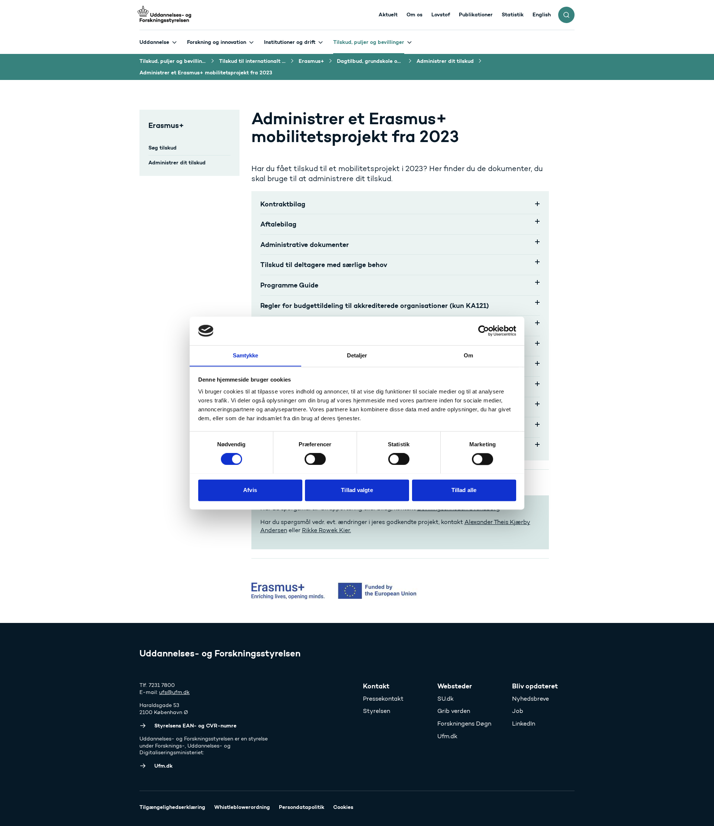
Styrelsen (376, 710)
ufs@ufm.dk (174, 692)
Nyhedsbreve (530, 698)
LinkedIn (523, 723)
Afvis (250, 490)
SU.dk (445, 698)
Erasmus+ (166, 125)
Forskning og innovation (216, 42)
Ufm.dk (447, 736)
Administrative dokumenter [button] (308, 244)
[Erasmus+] (413, 590)
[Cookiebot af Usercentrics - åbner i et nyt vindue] (483, 330)
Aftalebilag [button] (278, 224)
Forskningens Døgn (464, 723)
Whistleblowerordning (242, 807)
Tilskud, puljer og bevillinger (368, 42)
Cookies (343, 807)
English (542, 14)
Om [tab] (468, 355)
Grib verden (453, 710)
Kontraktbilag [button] (282, 204)
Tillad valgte (357, 490)
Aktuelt (388, 14)
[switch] (315, 459)
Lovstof (440, 14)
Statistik (513, 14)
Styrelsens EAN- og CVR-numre (195, 725)
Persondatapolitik (301, 807)
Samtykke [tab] (245, 355)
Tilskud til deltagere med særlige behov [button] (323, 264)
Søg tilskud (162, 147)
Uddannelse (154, 42)
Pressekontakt (383, 698)
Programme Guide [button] (291, 285)
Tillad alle (463, 490)
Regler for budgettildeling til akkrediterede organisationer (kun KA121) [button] (374, 305)
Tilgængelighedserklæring (172, 807)
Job (517, 710)
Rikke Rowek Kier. (326, 530)
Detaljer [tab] (357, 355)
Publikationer (476, 14)
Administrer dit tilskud (177, 162)
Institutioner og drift (289, 42)
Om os (414, 14)
